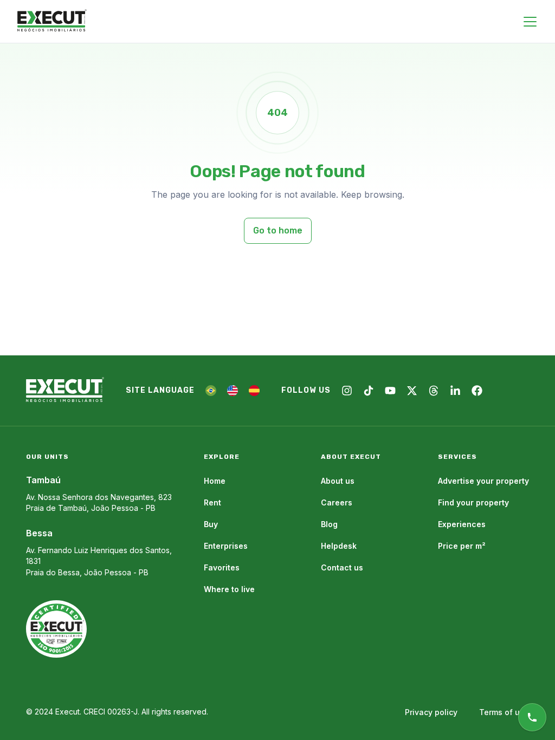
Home (214, 480)
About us (337, 480)
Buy (211, 524)
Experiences (462, 524)
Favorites (222, 567)
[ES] (254, 390)
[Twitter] (411, 390)
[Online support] (532, 717)
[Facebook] (477, 390)
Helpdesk (339, 545)
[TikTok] (368, 390)
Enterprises (226, 545)
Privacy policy (431, 712)
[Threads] (433, 390)
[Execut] (52, 21)
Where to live (229, 589)
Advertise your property (483, 480)
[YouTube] (390, 390)
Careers (336, 502)
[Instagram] (346, 390)
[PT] (210, 390)
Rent (212, 502)
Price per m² (462, 545)
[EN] (232, 390)
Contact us (342, 567)
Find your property (473, 502)
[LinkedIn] (455, 390)
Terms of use (504, 712)
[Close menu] (530, 21)
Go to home (277, 230)
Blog (329, 524)
